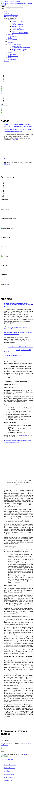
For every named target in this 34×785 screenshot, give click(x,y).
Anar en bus (11, 20)
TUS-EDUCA (12, 59)
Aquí (25, 754)
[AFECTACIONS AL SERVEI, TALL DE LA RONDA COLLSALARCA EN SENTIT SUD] (18, 126)
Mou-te (10, 57)
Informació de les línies (11, 15)
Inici (5, 11)
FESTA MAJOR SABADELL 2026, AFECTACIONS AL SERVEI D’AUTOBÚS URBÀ (18, 333)
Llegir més (15, 139)
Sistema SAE (12, 52)
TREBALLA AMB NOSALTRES (12, 355)
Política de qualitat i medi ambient (21, 47)
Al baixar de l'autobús (18, 29)
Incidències (15, 31)
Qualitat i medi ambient (14, 44)
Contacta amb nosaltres (11, 16)
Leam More (4, 207)
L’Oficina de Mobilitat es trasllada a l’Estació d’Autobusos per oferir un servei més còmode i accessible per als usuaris (18, 304)
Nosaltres (10, 43)
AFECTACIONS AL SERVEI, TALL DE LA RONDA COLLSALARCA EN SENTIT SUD (17, 130)
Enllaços (10, 34)
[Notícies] (13, 155)
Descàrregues (12, 36)
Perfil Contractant (13, 56)
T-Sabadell (7, 13)
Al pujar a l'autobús (17, 24)
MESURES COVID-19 (18, 21)
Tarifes (14, 23)
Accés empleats (12, 54)
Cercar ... (3, 8)
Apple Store (4, 745)
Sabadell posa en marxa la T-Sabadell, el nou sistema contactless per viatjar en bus (17, 441)
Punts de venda (12, 39)
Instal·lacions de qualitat (18, 51)
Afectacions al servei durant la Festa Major (20, 347)
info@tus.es (24, 435)
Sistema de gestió (16, 46)
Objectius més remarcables (19, 49)
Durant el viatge (16, 28)
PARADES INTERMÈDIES (20, 33)
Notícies (6, 61)
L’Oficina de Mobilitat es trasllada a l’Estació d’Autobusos (16, 328)
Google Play (26, 743)
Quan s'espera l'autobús (18, 26)
